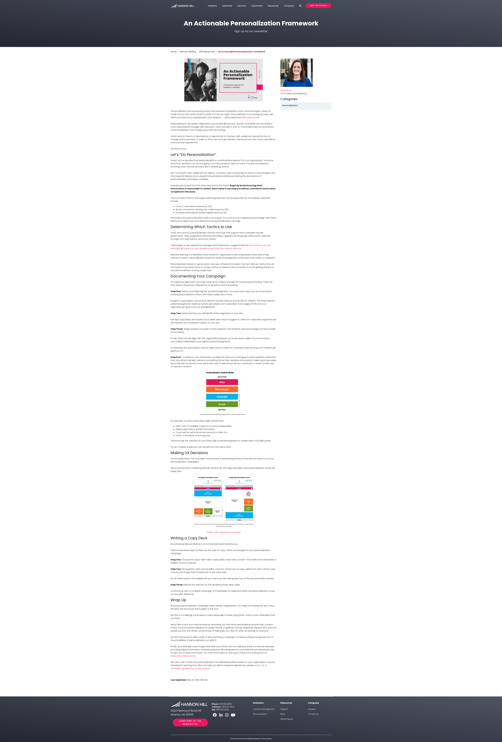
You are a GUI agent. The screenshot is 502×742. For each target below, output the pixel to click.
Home (174, 51)
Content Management (264, 709)
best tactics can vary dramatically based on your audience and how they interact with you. (221, 247)
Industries (227, 5)
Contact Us (313, 714)
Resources (273, 5)
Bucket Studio (252, 117)
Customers (257, 5)
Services (241, 5)
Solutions (212, 5)
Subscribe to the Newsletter (190, 722)
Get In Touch (318, 5)
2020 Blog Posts (207, 51)
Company (289, 5)
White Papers (286, 719)
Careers (312, 709)
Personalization (260, 714)
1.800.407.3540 (228, 707)
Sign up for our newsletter (251, 31)
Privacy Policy (267, 739)
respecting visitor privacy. (183, 655)
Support (284, 709)
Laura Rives (286, 90)
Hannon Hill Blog (188, 51)
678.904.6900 (225, 704)
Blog (282, 714)
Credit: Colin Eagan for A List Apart (223, 532)
